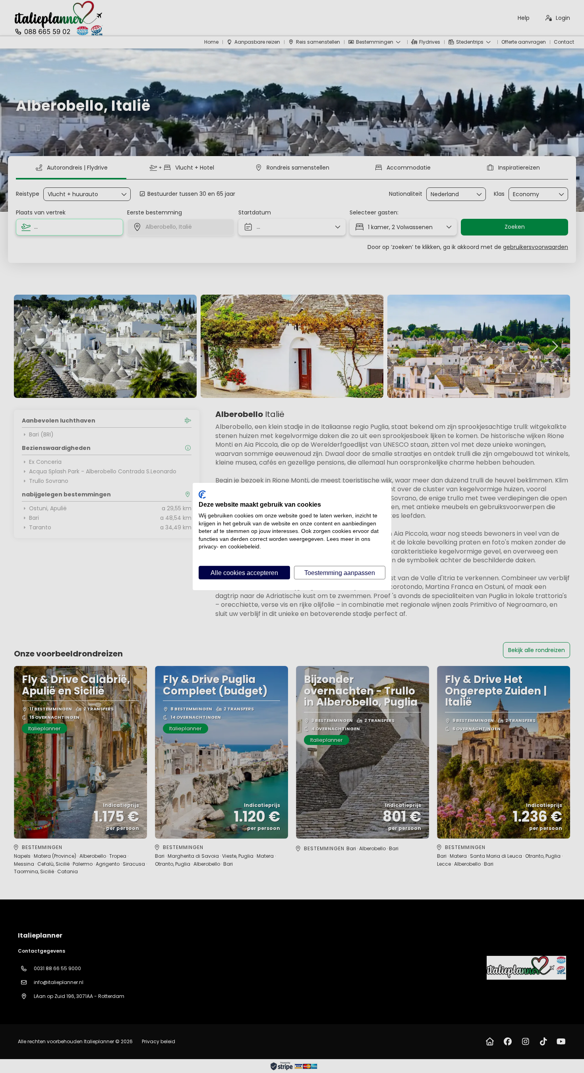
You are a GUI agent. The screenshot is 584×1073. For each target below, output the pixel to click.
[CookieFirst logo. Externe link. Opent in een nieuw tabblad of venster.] (202, 494)
